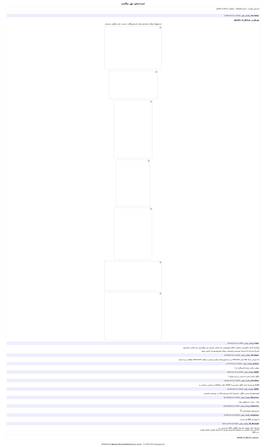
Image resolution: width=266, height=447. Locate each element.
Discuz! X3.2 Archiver (120, 444)
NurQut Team (136, 444)
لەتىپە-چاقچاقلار (241, 9)
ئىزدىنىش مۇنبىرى (253, 9)
